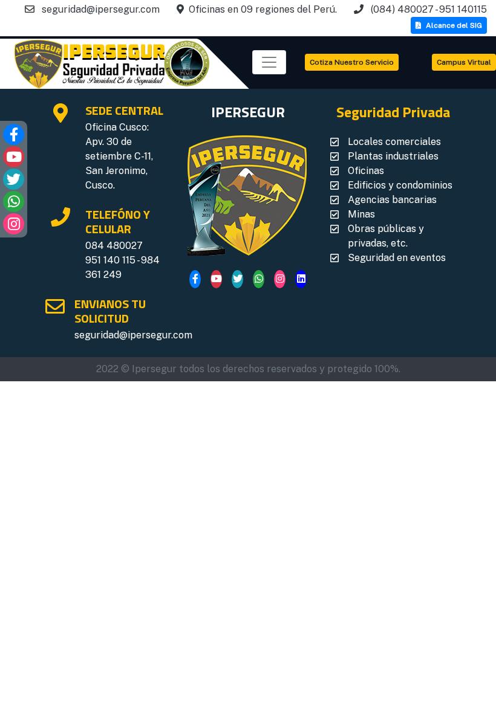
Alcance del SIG (454, 25)
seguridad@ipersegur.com (133, 335)
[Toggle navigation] (269, 62)
